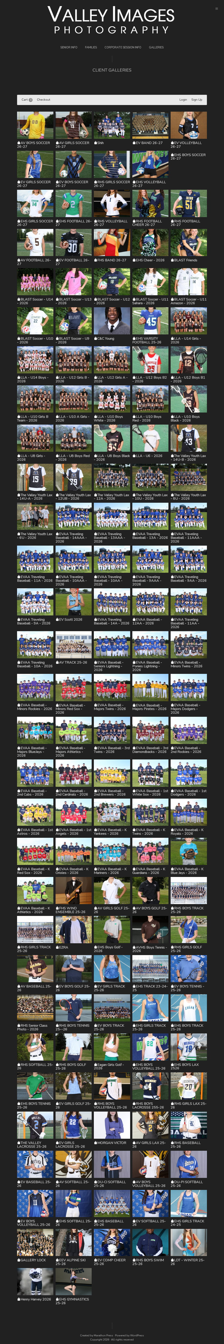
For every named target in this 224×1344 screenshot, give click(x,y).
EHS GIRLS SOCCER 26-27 (35, 223)
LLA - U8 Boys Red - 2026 (73, 457)
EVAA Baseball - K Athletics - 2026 (33, 910)
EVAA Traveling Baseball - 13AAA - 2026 (109, 538)
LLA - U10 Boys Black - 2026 (185, 418)
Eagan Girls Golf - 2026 (109, 1066)
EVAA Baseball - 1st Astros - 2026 (35, 831)
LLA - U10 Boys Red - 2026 (146, 418)
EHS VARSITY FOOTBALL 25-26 (146, 340)
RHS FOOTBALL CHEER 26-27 (147, 223)
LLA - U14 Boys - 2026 (33, 379)
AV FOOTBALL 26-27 (34, 262)
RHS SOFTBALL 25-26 (35, 1066)
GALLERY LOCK (33, 1260)
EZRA (63, 947)
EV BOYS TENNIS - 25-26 (187, 988)
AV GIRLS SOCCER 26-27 (72, 145)
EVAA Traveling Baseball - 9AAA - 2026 (146, 580)
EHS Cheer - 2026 (150, 260)
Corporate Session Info (123, 47)
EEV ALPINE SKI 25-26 (71, 1262)
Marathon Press (103, 1335)
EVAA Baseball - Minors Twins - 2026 (187, 664)
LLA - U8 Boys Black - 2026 (112, 457)
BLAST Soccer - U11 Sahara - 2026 (150, 301)
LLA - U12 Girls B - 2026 (72, 379)
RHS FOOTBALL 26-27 (185, 223)
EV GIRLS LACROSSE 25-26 (70, 1144)
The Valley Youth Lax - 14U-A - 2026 (34, 497)
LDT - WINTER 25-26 (188, 1262)
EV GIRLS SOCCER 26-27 (34, 184)
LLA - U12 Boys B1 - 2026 (188, 379)
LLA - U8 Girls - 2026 (31, 457)
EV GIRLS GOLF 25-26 (73, 1105)
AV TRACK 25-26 (73, 662)
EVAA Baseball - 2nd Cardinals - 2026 (72, 793)
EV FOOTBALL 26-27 (72, 262)
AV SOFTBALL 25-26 (72, 1184)
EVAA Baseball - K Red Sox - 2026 (33, 871)
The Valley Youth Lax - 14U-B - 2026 (188, 457)
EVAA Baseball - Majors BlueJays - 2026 (32, 752)
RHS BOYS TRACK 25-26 (187, 910)
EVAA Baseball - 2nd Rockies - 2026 (186, 750)
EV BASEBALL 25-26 (34, 1184)
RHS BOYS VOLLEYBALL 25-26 (110, 1105)
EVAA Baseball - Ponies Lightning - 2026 (147, 666)
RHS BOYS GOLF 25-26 (71, 1066)
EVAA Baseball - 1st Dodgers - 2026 (188, 793)
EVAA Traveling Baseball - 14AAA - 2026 (71, 538)
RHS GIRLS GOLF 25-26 (186, 949)
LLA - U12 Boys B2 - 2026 (149, 379)
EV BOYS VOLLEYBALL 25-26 (33, 1223)
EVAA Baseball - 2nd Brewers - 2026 (110, 793)
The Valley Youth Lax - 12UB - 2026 (73, 497)
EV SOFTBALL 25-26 (149, 1223)
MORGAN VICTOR (111, 1142)
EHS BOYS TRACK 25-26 (187, 1027)
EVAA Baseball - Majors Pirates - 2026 (149, 707)
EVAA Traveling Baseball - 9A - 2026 (34, 621)
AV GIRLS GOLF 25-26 (112, 910)
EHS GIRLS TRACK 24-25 (187, 1223)
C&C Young (105, 338)
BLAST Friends (185, 260)
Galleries (156, 47)
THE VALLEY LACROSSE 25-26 (32, 1144)
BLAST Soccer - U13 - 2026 (74, 301)
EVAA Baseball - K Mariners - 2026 (110, 871)
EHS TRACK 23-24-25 (150, 988)
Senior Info (68, 47)
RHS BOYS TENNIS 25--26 (72, 1027)
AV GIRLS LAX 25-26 (149, 1144)
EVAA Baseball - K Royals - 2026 (187, 831)
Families (91, 47)
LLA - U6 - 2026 (149, 455)
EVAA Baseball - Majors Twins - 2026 (110, 707)
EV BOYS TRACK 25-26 (109, 1027)
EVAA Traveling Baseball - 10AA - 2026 (108, 580)
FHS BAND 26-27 (111, 260)
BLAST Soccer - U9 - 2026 (72, 340)
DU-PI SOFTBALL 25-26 (187, 1184)
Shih (100, 143)
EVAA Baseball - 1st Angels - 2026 (73, 831)
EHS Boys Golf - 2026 (108, 949)
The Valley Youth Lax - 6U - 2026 (34, 536)
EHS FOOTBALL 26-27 (74, 223)
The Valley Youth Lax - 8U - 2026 (188, 497)
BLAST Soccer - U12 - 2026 (112, 301)
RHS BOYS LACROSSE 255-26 (148, 1105)
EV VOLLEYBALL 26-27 (186, 145)
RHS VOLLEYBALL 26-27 (111, 223)
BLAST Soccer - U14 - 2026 (35, 301)
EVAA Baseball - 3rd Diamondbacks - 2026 (150, 750)
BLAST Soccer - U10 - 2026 (35, 340)
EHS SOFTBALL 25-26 (73, 1223)
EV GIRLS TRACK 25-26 (109, 988)
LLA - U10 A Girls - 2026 (72, 418)
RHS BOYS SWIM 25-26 (148, 1262)
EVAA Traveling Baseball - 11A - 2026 (35, 578)
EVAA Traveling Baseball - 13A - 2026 (150, 536)
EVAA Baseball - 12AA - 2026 (147, 621)
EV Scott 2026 (70, 619)
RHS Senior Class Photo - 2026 (32, 1027)
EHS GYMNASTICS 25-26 (72, 1301)
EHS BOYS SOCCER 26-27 (188, 157)
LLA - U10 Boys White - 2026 (108, 418)
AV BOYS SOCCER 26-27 (33, 145)
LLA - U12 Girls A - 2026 (111, 379)
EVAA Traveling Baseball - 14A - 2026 (112, 621)
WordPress (137, 1335)
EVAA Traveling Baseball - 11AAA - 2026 (186, 538)
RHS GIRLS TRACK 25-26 (34, 949)
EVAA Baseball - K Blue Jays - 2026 (187, 871)
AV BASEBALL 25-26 (34, 988)
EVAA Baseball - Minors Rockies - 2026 (34, 707)
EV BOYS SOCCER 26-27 (72, 184)
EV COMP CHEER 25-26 (110, 1262)
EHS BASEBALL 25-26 (109, 1223)
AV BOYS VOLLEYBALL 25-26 (149, 1184)
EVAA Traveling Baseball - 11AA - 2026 (185, 623)
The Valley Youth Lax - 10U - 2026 (150, 497)
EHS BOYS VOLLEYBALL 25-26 (149, 1066)
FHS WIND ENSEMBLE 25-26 (71, 910)
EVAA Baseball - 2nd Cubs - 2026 (32, 793)
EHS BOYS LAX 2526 (185, 1066)
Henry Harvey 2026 (36, 1299)
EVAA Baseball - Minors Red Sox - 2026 (70, 709)
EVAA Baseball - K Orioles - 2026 (72, 871)
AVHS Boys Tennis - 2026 (149, 949)
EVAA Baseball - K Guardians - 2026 (148, 871)
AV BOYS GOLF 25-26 (149, 910)
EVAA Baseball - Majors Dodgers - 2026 (185, 709)
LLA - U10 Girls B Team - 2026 (32, 418)
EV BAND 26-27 (149, 143)
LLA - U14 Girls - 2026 (186, 340)
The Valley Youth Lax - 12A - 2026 (111, 497)
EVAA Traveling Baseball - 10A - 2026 (35, 664)
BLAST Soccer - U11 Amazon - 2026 (189, 301)
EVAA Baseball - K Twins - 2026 (148, 831)
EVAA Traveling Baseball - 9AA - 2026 (189, 578)
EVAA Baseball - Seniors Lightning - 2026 (109, 666)
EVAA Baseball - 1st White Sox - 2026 (150, 793)
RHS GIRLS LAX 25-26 (188, 1105)
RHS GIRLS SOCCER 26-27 (112, 184)
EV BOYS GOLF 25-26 (73, 988)
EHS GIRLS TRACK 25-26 (149, 1027)
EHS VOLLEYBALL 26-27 (149, 184)
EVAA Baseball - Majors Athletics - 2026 (70, 752)
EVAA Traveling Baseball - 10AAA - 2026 (71, 580)
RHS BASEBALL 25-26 (186, 1144)
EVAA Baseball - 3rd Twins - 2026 (112, 750)
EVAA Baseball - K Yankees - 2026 (110, 831)
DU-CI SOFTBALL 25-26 (110, 1184)
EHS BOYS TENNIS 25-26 (34, 1105)
